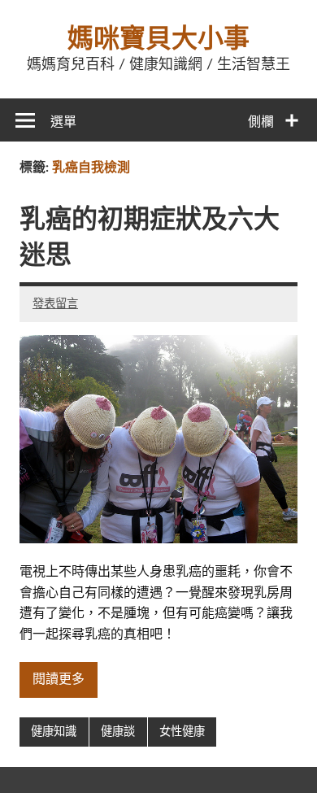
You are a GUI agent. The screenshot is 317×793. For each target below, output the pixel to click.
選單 (63, 122)
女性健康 (182, 731)
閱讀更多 (59, 679)
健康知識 (53, 731)
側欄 (261, 122)
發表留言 (55, 304)
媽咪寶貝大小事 (158, 39)
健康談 (118, 731)
